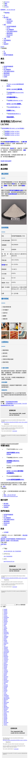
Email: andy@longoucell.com (11, 496)
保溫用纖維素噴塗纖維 (12, 401)
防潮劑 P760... (11, 110)
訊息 (5, 42)
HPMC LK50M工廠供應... (15, 89)
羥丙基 (3, 264)
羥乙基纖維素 (10, 29)
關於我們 (6, 17)
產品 (5, 24)
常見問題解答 (7, 40)
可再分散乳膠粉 (14, 540)
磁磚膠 (8, 540)
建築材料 (3, 540)
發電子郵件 (4, 544)
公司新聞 (6, 532)
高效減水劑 (10, 35)
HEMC (8, 28)
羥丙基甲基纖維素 (11, 26)
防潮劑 (8, 36)
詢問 (4, 486)
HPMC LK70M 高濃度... (14, 104)
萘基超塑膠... (11, 117)
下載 (5, 38)
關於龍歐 (9, 19)
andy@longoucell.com (9, 561)
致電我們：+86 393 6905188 (8, 9)
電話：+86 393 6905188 (10, 495)
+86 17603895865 (16, 551)
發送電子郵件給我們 (6, 161)
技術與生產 (10, 21)
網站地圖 (25, 535)
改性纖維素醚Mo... (12, 97)
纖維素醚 (3, 539)
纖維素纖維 (10, 33)
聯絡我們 (6, 44)
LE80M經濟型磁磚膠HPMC (15, 479)
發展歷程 (9, 23)
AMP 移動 (3, 537)
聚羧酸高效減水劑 (21, 539)
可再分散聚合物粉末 (12, 31)
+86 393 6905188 (8, 551)
